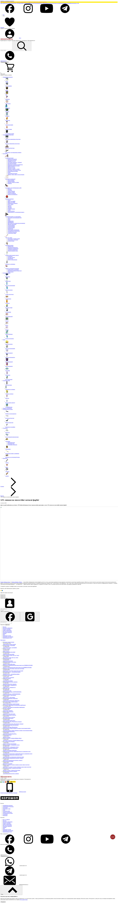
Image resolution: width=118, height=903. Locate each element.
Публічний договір (56, 3)
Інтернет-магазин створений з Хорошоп (8, 792)
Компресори (10, 228)
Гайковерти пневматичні (13, 248)
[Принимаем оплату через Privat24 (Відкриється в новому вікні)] (1, 782)
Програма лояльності (42, 3)
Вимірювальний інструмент (14, 165)
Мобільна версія (22, 791)
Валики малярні (11, 181)
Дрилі (9, 218)
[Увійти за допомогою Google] (30, 617)
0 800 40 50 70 (3, 60)
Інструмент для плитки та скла (14, 170)
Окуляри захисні (11, 257)
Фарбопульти (10, 246)
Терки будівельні (11, 191)
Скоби (9, 209)
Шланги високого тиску (13, 250)
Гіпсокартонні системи (8, 409)
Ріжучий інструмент (12, 163)
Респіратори (10, 258)
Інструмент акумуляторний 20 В (14, 217)
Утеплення (5, 428)
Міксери (9, 206)
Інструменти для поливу (13, 239)
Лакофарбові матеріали (8, 77)
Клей (4, 339)
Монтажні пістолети (12, 160)
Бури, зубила (10, 204)
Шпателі (9, 188)
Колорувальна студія (74, 3)
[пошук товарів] (22, 46)
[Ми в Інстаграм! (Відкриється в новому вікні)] (28, 12)
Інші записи (2, 640)
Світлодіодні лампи (12, 233)
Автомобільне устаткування (14, 230)
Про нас (2, 3)
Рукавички (10, 256)
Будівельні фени (11, 227)
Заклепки (10, 207)
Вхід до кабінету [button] (6, 819)
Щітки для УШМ (11, 202)
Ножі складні (10, 271)
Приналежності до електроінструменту (16, 212)
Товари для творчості (7, 408)
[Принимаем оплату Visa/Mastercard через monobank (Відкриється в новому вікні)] (8, 782)
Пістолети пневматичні (13, 247)
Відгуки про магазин (33, 3)
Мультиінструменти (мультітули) (15, 270)
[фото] (6, 776)
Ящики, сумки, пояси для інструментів (16, 174)
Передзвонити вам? (4, 62)
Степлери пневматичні (13, 249)
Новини (48, 3)
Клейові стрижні (11, 208)
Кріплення (5, 458)
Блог (51, 3)
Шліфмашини (11, 222)
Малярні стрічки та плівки (13, 182)
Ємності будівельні (12, 193)
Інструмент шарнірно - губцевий (15, 162)
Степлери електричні (12, 232)
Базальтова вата (11, 443)
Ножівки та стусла (12, 161)
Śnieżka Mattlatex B (16, 582)
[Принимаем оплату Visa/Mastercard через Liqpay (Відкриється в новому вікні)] (4, 782)
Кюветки (10, 183)
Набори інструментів (12, 159)
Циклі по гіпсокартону (12, 194)
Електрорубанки (11, 226)
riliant (21, 582)
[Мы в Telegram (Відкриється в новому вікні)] (65, 12)
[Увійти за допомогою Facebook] (10, 617)
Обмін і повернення (25, 3)
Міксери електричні (12, 224)
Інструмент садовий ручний (14, 238)
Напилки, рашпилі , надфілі (13, 169)
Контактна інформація (8, 3)
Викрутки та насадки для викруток (15, 164)
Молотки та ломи (11, 167)
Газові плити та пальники (13, 269)
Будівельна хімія (6, 380)
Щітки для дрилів (11, 201)
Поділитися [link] (2, 594)
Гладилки (10, 190)
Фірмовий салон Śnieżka (65, 3)
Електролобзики (11, 225)
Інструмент (5, 153)
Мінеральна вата (11, 442)
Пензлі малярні (11, 180)
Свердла (9, 205)
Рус (3, 14)
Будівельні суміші (6, 272)
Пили (9, 219)
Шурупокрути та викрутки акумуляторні (16, 223)
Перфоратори (11, 221)
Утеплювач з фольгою (12, 444)
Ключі (9, 172)
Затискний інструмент (12, 173)
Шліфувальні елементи (13, 203)
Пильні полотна (11, 211)
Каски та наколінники (12, 259)
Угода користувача (23, 899)
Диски (9, 200)
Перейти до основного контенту (7, 1)
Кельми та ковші (11, 192)
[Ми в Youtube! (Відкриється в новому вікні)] (46, 12)
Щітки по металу (11, 166)
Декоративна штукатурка (8, 134)
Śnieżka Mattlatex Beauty (5, 582)
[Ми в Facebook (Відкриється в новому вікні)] (9, 12)
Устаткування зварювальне (13, 229)
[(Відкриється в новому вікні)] (12, 782)
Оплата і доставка (17, 3)
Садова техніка (11, 240)
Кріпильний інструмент (13, 171)
